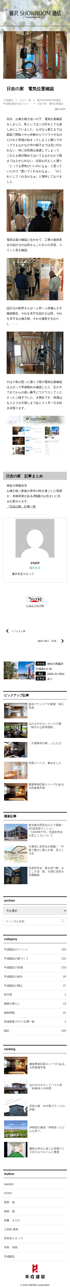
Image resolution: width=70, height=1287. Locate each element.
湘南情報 (35, 1012)
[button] (62, 921)
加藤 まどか (12, 1220)
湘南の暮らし (35, 1003)
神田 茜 (9, 1211)
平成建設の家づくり (35, 958)
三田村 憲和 (11, 1229)
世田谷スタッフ (13, 1238)
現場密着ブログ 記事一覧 (35, 1021)
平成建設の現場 (35, 967)
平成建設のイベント (35, 949)
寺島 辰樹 (11, 1247)
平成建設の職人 (35, 985)
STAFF (35, 563)
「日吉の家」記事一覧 (21, 506)
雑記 (35, 1030)
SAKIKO (9, 1184)
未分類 (35, 994)
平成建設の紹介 (35, 976)
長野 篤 (9, 1202)
